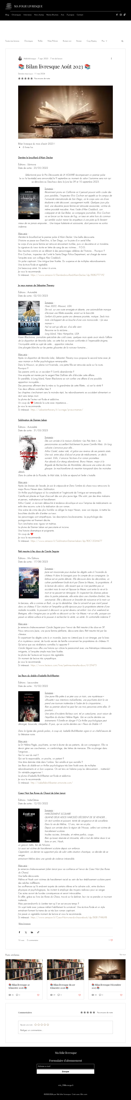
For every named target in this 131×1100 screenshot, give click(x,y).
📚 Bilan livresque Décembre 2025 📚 (106, 986)
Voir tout (123, 954)
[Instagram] (120, 14)
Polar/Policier (53, 41)
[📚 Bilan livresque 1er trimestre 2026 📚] (65, 969)
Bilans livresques (25, 923)
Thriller (40, 41)
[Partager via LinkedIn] (32, 932)
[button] (52, 15)
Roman (79, 41)
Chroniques (28, 41)
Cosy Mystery (92, 41)
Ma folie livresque (66, 1053)
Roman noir (67, 41)
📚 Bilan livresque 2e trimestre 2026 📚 (19, 986)
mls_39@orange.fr (65, 1085)
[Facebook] (117, 14)
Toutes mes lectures (12, 41)
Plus (103, 41)
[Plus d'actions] (111, 58)
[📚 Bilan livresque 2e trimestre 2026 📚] (24, 969)
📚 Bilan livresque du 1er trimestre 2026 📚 (62, 986)
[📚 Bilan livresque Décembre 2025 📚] (107, 969)
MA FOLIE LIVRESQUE (28, 6)
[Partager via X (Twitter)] (25, 932)
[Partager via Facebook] (19, 932)
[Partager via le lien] (38, 932)
